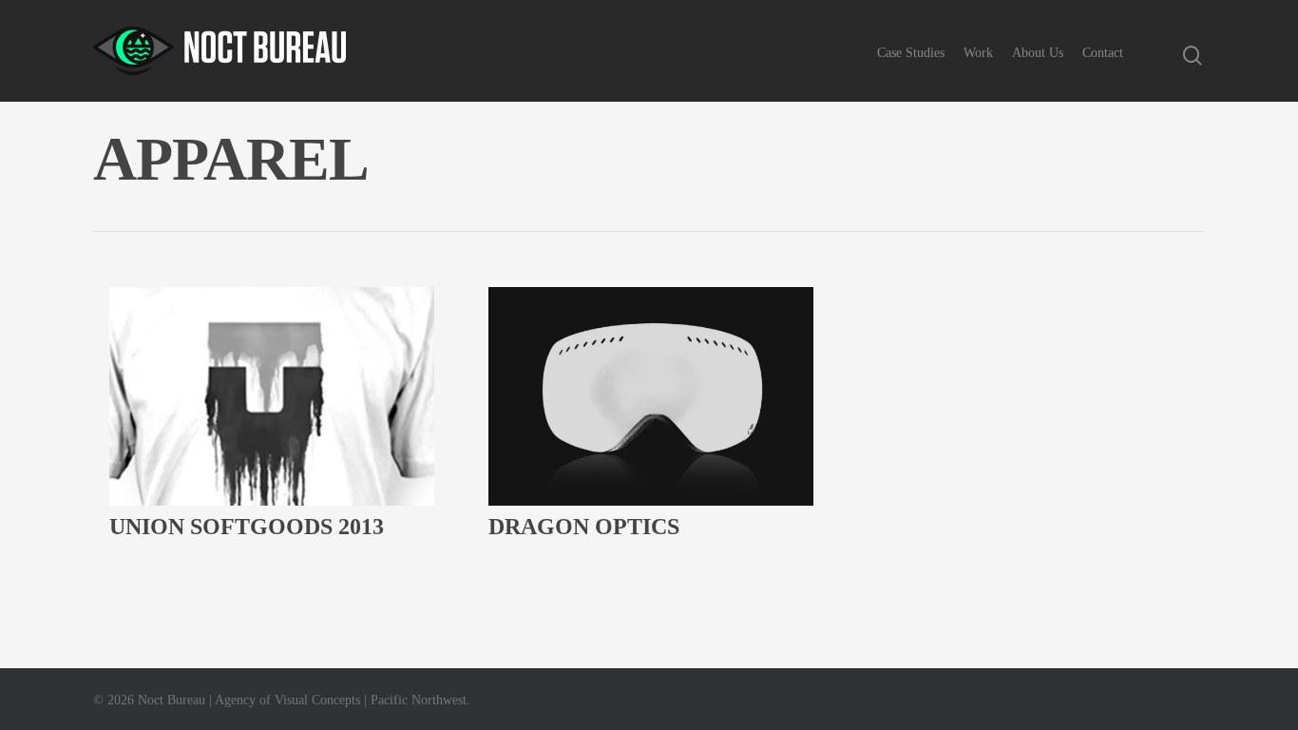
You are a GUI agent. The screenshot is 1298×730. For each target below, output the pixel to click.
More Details (276, 473)
